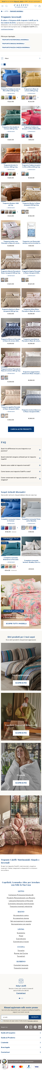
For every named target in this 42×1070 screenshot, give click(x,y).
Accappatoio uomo (21, 915)
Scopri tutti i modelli (16, 624)
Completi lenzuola (21, 965)
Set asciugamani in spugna (21, 921)
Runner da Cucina (21, 953)
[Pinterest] (35, 1027)
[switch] (4, 1067)
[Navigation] (2, 6)
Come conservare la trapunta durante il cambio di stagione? (18, 479)
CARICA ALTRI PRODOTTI (21, 429)
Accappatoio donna (21, 918)
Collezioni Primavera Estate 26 (20, 895)
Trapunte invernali (21, 968)
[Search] (6, 6)
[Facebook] (26, 1027)
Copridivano (21, 939)
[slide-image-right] (18, 77)
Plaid (21, 936)
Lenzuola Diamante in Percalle (21, 901)
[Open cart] (39, 6)
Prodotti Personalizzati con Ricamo (21, 898)
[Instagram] (30, 1027)
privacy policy (33, 1021)
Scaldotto (21, 933)
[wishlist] (35, 6)
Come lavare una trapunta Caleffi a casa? (16, 471)
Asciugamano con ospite (21, 924)
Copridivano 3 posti (21, 942)
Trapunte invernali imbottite (21, 906)
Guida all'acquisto (8, 1033)
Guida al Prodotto (8, 1038)
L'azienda (4, 1042)
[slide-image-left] (3, 77)
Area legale (5, 1047)
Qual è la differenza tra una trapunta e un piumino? (16, 450)
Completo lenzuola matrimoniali (21, 904)
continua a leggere (7, 29)
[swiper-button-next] (17, 97)
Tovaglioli (21, 956)
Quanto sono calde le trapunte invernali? (15, 465)
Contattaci (21, 993)
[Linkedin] (39, 1027)
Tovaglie (21, 950)
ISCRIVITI (34, 1017)
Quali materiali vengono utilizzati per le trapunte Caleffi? (18, 458)
